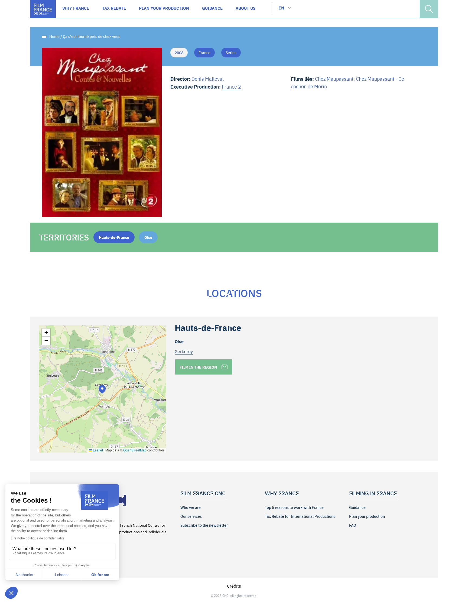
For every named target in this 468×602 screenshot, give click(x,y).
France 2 (231, 86)
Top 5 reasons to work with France (294, 507)
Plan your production (367, 516)
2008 (179, 52)
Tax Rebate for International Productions (300, 516)
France (204, 52)
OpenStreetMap (135, 450)
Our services (191, 516)
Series (231, 52)
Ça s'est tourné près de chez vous (91, 36)
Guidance (357, 507)
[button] (102, 389)
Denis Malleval (207, 78)
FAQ (352, 525)
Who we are (190, 507)
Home (54, 36)
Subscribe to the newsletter (204, 525)
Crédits (234, 586)
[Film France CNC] (43, 9)
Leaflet (97, 450)
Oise (148, 237)
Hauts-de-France (114, 237)
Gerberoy (184, 351)
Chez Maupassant (334, 78)
